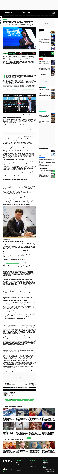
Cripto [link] (24, 15)
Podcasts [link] (46, 15)
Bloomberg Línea (19, 399)
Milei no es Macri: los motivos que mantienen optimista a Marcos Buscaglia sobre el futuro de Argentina (44, 93)
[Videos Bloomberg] (47, 168)
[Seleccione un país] (11, 12)
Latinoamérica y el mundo (19, 461)
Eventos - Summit (45, 467)
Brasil (17, 462)
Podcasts (7, 399)
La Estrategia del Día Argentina (25, 399)
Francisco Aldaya (13, 392)
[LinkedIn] (14, 395)
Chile (16, 465)
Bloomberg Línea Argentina (12, 399)
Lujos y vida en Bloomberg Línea (13, 440)
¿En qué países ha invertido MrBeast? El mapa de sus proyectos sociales (22, 451)
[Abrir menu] (3, 12)
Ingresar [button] (54, 12)
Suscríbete (44, 461)
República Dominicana (18, 470)
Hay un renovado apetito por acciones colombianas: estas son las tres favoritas (22, 419)
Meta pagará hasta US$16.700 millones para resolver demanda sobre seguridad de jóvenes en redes (44, 155)
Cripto (30, 464)
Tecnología (44, 463)
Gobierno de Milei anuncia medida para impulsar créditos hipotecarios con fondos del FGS (29, 385)
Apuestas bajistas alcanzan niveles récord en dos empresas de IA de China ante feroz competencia (48, 433)
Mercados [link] (16, 15)
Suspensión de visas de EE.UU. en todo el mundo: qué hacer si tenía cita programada (9, 419)
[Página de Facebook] (3, 461)
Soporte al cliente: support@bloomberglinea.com (48, 469)
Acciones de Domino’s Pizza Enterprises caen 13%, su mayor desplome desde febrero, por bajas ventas (35, 434)
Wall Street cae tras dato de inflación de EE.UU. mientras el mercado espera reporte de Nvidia (10, 384)
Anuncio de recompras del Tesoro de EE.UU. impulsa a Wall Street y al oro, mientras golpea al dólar (44, 39)
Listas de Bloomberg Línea (33, 466)
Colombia (17, 464)
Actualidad (31, 463)
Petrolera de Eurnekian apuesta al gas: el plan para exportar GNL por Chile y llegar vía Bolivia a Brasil (44, 49)
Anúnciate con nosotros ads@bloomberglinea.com (49, 468)
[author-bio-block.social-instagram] (12, 395)
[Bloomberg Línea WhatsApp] (47, 54)
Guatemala (17, 471)
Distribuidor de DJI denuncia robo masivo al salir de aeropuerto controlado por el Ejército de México (48, 419)
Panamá (17, 467)
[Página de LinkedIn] (9, 461)
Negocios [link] (42, 15)
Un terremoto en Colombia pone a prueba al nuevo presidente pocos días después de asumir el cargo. (45, 174)
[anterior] (3, 384)
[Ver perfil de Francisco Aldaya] (6, 394)
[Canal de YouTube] (6, 461)
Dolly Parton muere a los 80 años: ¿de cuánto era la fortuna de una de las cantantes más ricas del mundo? (48, 451)
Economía (31, 461)
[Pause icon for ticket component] (3, 17)
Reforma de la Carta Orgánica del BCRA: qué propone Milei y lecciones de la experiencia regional (44, 98)
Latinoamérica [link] (28, 15)
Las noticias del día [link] (6, 15)
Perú (16, 466)
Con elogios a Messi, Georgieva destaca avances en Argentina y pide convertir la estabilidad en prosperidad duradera (45, 119)
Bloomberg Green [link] (52, 15)
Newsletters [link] (12, 15)
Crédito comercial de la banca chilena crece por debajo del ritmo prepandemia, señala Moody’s (22, 433)
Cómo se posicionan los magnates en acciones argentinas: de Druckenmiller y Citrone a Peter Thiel (44, 36)
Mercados (31, 462)
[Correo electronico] (9, 395)
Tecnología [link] (33, 15)
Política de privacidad (45, 462)
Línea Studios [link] (37, 15)
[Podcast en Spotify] (13, 461)
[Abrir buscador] (5, 12)
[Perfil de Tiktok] (11, 461)
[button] (0, 17)
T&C (43, 464)
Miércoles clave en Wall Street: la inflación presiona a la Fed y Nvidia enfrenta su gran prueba (44, 64)
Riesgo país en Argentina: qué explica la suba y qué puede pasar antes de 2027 (8, 433)
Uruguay (17, 468)
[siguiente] (35, 384)
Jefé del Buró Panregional (12, 393)
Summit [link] (20, 15)
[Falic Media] (50, 13)
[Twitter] (11, 395)
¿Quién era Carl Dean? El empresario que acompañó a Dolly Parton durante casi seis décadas (9, 451)
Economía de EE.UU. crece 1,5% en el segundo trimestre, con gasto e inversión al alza (35, 419)
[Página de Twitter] (5, 461)
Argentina (5, 19)
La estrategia (32, 399)
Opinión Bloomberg (42, 157)
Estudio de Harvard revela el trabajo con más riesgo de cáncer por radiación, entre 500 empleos (35, 451)
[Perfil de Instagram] (8, 461)
